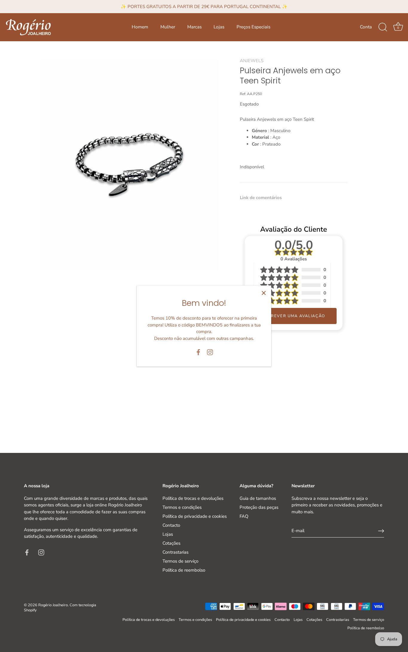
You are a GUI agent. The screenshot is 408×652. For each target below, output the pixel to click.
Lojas (219, 27)
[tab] (264, 197)
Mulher (167, 27)
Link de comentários (261, 198)
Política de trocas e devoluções (192, 498)
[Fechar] (263, 293)
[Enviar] (381, 531)
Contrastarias (175, 552)
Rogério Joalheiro (53, 605)
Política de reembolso (183, 570)
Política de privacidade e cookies (194, 516)
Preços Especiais (253, 27)
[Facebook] (198, 352)
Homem (140, 27)
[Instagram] (210, 352)
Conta (366, 27)
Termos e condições (182, 507)
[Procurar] (382, 27)
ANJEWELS (251, 61)
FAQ (244, 516)
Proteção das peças (259, 507)
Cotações (171, 543)
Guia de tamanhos (258, 498)
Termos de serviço (180, 561)
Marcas (194, 27)
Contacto (171, 525)
